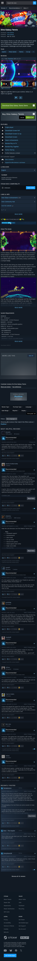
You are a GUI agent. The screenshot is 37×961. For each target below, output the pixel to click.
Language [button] (28, 407)
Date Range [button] (5, 410)
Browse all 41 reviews (18, 876)
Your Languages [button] (11, 419)
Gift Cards (6, 912)
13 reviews (16, 669)
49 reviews (16, 434)
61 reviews (8, 757)
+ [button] (33, 52)
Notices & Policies (9, 926)
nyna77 (8, 567)
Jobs (20, 902)
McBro (8, 755)
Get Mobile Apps (10, 955)
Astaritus (8, 516)
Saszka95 (8, 637)
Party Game (12, 52)
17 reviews (8, 696)
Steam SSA (7, 902)
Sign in (3, 92)
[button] (4, 8)
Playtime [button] (15, 410)
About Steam (7, 899)
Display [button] (24, 410)
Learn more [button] (30, 188)
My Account (22, 929)
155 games (8, 669)
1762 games (9, 518)
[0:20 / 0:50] (18, 70)
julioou (8, 667)
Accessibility (7, 922)
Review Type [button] (5, 407)
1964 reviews (17, 518)
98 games (8, 569)
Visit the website (6, 206)
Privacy (6, 919)
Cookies (6, 929)
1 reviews (8, 465)
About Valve (22, 899)
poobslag (8, 602)
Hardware (21, 905)
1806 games (9, 434)
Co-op (28, 52)
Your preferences (16, 387)
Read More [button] (31, 498)
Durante (8, 432)
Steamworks (7, 905)
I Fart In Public (10, 694)
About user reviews (6, 387)
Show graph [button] (30, 413)
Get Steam (22, 919)
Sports (4, 52)
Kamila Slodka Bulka (12, 463)
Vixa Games (10, 32)
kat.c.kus (8, 724)
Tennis (21, 52)
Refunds (6, 932)
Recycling (21, 908)
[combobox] (19, 3)
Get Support (22, 926)
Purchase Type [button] (17, 407)
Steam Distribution (9, 908)
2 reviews (8, 639)
